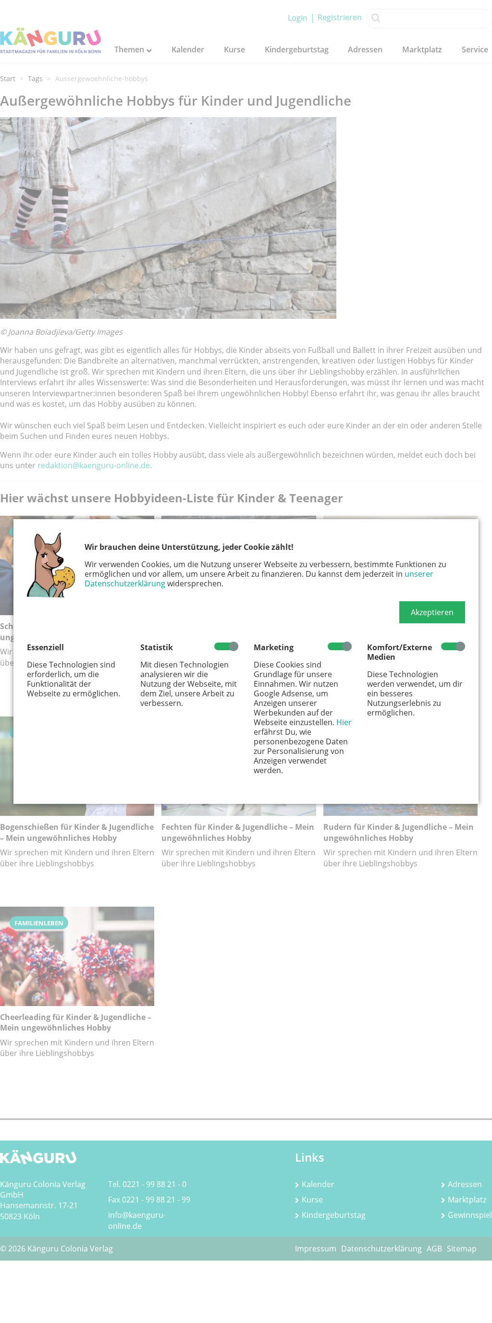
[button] (432, 612)
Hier (344, 722)
